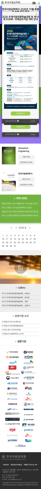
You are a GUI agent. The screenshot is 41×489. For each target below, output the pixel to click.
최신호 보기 (26, 179)
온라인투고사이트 (26, 162)
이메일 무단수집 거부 (30, 465)
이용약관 (6, 465)
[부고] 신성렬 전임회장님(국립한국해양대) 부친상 (20, 216)
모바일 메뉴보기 (34, 3)
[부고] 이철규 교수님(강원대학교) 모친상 (17, 208)
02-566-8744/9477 (12, 475)
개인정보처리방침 (16, 465)
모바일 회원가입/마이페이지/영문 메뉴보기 (39, 3)
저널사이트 (26, 157)
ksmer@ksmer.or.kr (15, 479)
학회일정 (16, 227)
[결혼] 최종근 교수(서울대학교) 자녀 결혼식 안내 (19, 204)
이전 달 (11, 228)
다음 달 (30, 228)
